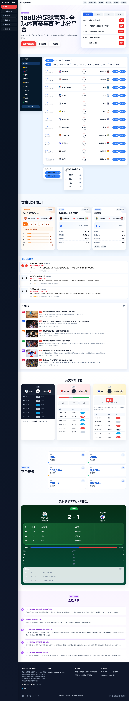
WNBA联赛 (93, 672)
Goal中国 (112, 675)
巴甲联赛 (77, 675)
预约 (121, 20)
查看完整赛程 (28, 44)
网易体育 (115, 672)
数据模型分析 (92, 2)
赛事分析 (122, 87)
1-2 (25, 224)
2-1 (31, 224)
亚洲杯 (76, 672)
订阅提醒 (54, 44)
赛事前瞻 (67, 60)
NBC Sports (104, 675)
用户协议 (68, 695)
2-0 (47, 224)
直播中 (121, 31)
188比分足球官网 (8, 2)
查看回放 (115, 71)
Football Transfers (106, 672)
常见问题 (108, 2)
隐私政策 (61, 695)
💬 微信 (33, 684)
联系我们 (81, 695)
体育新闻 (123, 2)
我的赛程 (42, 44)
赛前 (121, 37)
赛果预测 (116, 2)
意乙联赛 (82, 672)
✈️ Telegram (25, 684)
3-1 (36, 224)
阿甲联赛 (89, 675)
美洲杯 (87, 672)
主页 (85, 2)
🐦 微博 (24, 688)
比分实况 (58, 60)
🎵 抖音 (39, 684)
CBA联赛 (83, 675)
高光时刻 (122, 71)
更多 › (124, 306)
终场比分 (49, 60)
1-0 (42, 224)
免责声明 (74, 695)
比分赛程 (101, 2)
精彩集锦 (122, 79)
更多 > (121, 569)
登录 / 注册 (30, 106)
